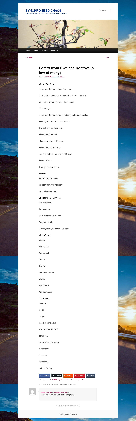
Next (108, 57)
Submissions (54, 51)
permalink (81, 380)
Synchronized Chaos (59, 77)
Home (28, 51)
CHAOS (54, 380)
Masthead (44, 51)
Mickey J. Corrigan (46, 392)
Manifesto (36, 51)
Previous (29, 57)
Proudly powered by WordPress (68, 414)
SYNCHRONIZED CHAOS (43, 10)
